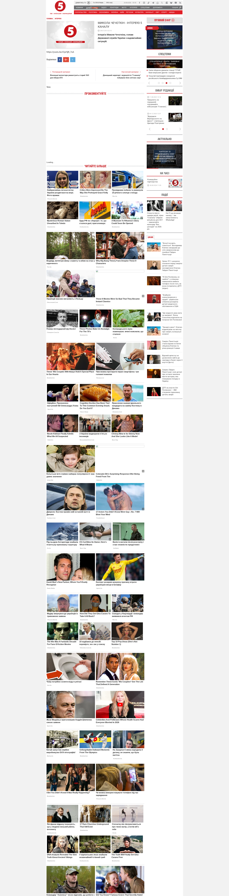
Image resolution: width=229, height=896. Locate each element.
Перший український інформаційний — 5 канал (60, 8)
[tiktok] (148, 3)
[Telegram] (153, 3)
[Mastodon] (166, 3)
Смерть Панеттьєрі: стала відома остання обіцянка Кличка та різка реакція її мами (171, 344)
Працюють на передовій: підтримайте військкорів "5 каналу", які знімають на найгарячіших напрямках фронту (157, 107)
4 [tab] (170, 83)
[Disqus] (95, 130)
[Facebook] (139, 3)
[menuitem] (79, 7)
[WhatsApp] (157, 3)
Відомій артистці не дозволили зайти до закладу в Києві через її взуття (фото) (172, 358)
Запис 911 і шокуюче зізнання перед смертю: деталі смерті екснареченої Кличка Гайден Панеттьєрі (172, 265)
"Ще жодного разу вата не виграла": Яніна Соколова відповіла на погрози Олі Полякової (172, 316)
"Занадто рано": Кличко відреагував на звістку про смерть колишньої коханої (172, 330)
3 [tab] (166, 83)
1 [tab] (159, 83)
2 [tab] (163, 83)
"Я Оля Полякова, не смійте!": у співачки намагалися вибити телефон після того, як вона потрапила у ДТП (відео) (171, 282)
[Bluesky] (171, 3)
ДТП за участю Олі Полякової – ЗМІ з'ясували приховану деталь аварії (171, 391)
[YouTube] (175, 3)
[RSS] (180, 3)
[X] (162, 3)
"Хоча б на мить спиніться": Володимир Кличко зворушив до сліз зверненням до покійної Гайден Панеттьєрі (172, 249)
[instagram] (144, 3)
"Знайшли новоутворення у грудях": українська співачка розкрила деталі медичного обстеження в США (170, 300)
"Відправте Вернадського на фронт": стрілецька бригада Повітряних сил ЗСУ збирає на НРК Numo (155, 122)
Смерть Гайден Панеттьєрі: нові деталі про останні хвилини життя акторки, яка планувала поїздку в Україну (172, 375)
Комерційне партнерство (152, 180)
